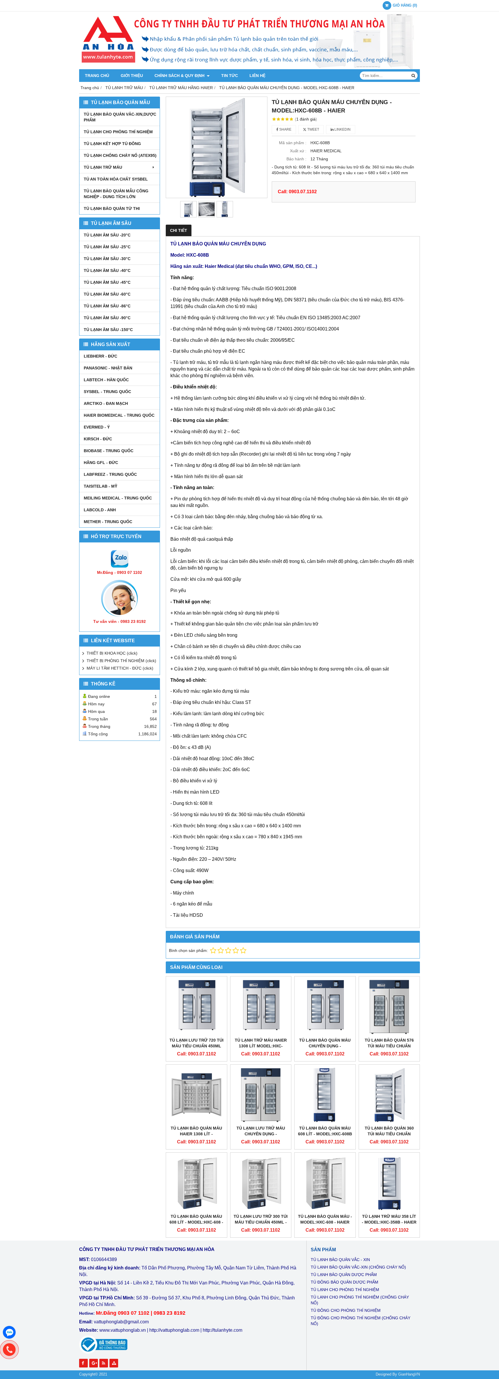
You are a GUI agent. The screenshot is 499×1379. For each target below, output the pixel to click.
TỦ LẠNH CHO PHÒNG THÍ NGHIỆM (118, 131)
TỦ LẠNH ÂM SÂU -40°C (107, 270)
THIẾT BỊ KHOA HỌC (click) (112, 653)
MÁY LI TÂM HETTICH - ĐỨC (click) (120, 668)
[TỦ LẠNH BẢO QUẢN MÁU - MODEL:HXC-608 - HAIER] (325, 1183)
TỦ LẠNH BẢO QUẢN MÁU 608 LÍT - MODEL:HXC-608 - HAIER (196, 1222)
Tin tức (229, 75)
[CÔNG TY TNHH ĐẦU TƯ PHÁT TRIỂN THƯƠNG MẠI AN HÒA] (249, 67)
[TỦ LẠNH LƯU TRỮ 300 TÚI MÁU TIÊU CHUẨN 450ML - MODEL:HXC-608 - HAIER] (260, 1183)
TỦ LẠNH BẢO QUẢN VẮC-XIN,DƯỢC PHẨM (120, 117)
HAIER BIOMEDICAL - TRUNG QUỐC (119, 415)
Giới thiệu (132, 75)
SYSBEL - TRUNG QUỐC (107, 391)
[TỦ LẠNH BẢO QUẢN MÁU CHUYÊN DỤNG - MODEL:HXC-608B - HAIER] (216, 147)
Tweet (312, 129)
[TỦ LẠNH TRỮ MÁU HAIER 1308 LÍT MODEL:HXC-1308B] (260, 1006)
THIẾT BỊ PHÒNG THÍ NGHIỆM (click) (121, 660)
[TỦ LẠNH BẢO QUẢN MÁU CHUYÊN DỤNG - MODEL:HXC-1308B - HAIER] (325, 1006)
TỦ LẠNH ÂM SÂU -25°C (107, 247)
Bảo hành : (296, 159)
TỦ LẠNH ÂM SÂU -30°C (107, 258)
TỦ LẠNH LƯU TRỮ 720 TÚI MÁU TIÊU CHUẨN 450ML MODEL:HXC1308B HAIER (197, 1046)
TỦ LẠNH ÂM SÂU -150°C (108, 329)
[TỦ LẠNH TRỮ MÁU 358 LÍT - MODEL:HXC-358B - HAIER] (389, 1183)
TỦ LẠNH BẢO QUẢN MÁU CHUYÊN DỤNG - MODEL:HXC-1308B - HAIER (325, 1046)
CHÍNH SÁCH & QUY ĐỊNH (180, 75)
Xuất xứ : (298, 151)
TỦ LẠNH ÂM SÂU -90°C (107, 317)
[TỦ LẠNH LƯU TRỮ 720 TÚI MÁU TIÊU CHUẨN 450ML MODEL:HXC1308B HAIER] (196, 1006)
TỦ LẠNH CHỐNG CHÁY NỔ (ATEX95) (120, 155)
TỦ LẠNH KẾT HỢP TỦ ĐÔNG (112, 143)
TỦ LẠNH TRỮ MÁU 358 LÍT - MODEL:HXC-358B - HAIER (389, 1219)
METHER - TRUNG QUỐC (108, 521)
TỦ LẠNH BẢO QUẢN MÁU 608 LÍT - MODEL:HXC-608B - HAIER (325, 1134)
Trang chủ (97, 75)
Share (284, 129)
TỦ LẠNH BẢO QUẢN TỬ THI (112, 208)
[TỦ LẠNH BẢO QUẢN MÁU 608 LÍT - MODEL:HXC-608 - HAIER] (196, 1183)
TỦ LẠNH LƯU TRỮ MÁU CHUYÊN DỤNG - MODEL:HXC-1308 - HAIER (260, 1134)
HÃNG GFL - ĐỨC (101, 462)
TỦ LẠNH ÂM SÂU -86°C (107, 306)
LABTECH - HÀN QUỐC (106, 379)
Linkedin (342, 129)
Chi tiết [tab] (178, 230)
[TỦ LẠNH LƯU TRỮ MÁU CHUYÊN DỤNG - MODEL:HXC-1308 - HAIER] (260, 1095)
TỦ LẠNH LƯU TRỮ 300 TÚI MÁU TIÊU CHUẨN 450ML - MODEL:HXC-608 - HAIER (261, 1222)
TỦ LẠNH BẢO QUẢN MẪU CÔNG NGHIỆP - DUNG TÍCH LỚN (116, 194)
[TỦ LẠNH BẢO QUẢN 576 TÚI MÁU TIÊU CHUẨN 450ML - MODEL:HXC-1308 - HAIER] (389, 1006)
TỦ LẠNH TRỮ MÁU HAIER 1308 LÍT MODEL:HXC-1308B (261, 1046)
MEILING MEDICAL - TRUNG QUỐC (118, 498)
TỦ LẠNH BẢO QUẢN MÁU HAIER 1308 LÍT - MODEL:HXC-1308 (196, 1134)
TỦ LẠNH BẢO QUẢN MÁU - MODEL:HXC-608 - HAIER (325, 1219)
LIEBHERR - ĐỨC (100, 356)
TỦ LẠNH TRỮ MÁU (103, 167)
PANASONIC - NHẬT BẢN (108, 368)
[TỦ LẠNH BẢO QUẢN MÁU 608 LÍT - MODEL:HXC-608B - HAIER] (325, 1095)
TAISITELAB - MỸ (100, 486)
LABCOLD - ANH (100, 510)
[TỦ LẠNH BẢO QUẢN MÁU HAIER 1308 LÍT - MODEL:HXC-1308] (196, 1095)
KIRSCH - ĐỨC (98, 439)
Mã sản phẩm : (292, 142)
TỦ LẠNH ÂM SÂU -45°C (107, 282)
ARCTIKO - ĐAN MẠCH (106, 403)
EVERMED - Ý (97, 427)
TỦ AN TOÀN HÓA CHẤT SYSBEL (116, 179)
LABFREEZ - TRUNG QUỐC (110, 474)
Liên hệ (257, 75)
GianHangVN (409, 1374)
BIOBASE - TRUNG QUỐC (108, 450)
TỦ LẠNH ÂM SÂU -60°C (107, 294)
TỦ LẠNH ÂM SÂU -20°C (107, 235)
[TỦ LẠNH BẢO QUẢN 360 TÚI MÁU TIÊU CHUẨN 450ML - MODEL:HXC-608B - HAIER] (389, 1095)
